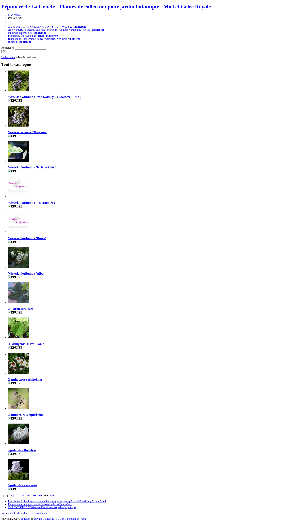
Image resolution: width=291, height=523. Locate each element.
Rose (24, 38)
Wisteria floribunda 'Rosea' (27, 238)
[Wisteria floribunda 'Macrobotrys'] (18, 196)
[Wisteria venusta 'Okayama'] (18, 125)
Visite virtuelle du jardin (14, 513)
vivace (86, 29)
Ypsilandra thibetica (22, 450)
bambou (29, 29)
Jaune (18, 38)
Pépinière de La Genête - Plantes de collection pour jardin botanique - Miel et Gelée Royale (106, 7)
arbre (10, 29)
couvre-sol (52, 29)
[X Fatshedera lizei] (18, 302)
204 (40, 495)
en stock (12, 41)
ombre (22, 32)
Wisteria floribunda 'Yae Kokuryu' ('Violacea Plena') (44, 97)
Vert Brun (62, 38)
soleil (29, 32)
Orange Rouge (35, 38)
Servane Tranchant (44, 518)
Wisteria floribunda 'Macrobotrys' (32, 202)
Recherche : (8, 47)
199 (10, 495)
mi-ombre (13, 32)
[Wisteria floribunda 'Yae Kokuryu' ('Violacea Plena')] (18, 90)
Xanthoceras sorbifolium (25, 379)
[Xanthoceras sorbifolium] (18, 373)
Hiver (41, 35)
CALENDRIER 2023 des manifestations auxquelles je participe (42, 507)
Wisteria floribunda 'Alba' (26, 273)
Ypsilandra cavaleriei (22, 485)
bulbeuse (40, 29)
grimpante (75, 29)
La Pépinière (8, 57)
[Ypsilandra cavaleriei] (18, 478)
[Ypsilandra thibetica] (18, 443)
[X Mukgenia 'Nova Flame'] (18, 337)
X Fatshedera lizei (20, 308)
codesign (25, 518)
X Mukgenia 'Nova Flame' (26, 344)
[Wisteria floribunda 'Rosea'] (18, 231)
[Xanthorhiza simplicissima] (18, 408)
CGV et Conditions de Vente (71, 518)
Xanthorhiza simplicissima (26, 414)
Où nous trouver (38, 513)
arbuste (19, 29)
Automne (31, 35)
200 (16, 495)
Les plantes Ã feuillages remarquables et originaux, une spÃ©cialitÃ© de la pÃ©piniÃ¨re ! (57, 501)
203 (34, 495)
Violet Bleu (50, 38)
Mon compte (15, 14)
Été (22, 35)
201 (22, 495)
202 (28, 495)
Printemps (13, 35)
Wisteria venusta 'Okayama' (27, 132)
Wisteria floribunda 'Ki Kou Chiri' (32, 167)
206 (52, 495)
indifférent (80, 26)
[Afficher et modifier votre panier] (8, 21)
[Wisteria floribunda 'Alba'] (18, 267)
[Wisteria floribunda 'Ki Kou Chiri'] (18, 161)
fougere (64, 29)
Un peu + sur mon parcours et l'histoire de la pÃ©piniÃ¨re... (40, 504)
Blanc (11, 38)
